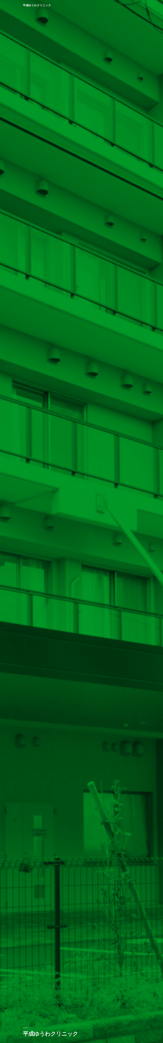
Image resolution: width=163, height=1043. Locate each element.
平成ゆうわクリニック (37, 5)
